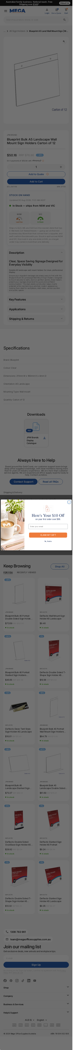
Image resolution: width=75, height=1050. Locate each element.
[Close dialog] (69, 502)
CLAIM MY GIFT (48, 535)
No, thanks (48, 541)
